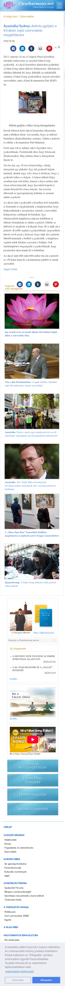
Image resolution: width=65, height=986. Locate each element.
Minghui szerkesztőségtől (17, 892)
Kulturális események (15, 872)
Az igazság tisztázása (15, 864)
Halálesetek (10, 840)
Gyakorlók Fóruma (13, 888)
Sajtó (7, 876)
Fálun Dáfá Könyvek (43, 633)
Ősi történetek (11, 940)
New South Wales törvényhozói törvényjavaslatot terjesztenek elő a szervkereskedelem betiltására (30, 486)
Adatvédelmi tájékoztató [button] (19, 971)
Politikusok (10, 912)
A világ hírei (10, 16)
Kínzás (7, 844)
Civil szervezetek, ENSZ (16, 916)
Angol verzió (10, 269)
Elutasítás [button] (18, 980)
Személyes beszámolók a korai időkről (24, 896)
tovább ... (14, 679)
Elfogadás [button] (46, 980)
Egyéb (7, 920)
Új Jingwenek (18, 648)
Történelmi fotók (12, 900)
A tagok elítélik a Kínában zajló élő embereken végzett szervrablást (31, 383)
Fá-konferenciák (12, 868)
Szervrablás (27, 16)
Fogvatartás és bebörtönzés (19, 848)
